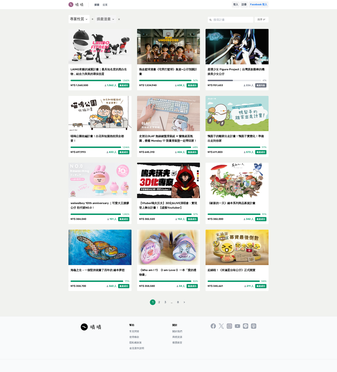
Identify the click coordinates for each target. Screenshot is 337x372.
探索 (96, 4)
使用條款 (134, 337)
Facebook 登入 (258, 4)
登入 (235, 4)
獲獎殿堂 (177, 342)
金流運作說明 (136, 348)
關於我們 (177, 331)
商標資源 (177, 337)
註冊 (244, 4)
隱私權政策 (135, 342)
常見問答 (134, 331)
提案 (105, 4)
